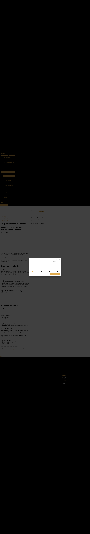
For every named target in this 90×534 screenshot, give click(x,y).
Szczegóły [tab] (45, 261)
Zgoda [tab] (34, 261)
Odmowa (35, 274)
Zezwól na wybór (45, 274)
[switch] (41, 271)
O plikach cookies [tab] (55, 261)
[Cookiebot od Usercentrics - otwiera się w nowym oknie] (57, 259)
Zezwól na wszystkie (55, 274)
